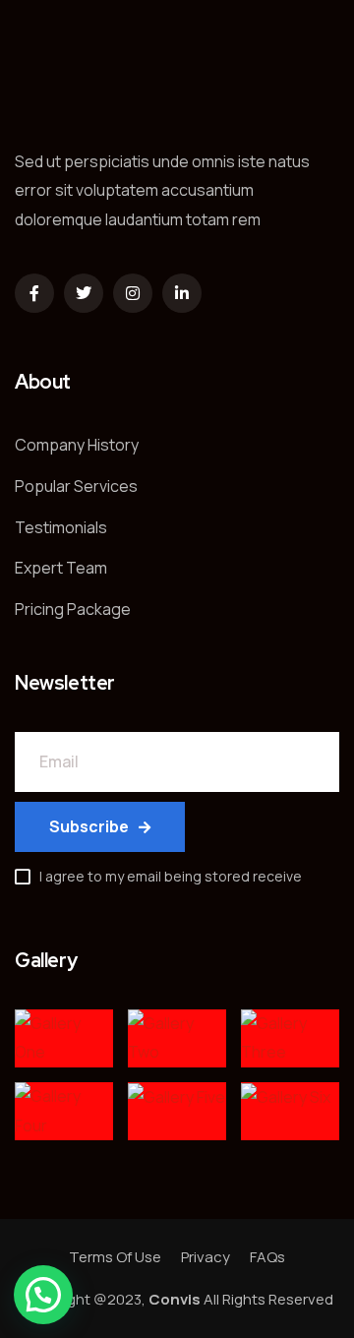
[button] (43, 1294)
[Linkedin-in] (182, 293)
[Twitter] (83, 293)
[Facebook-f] (34, 293)
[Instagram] (132, 293)
